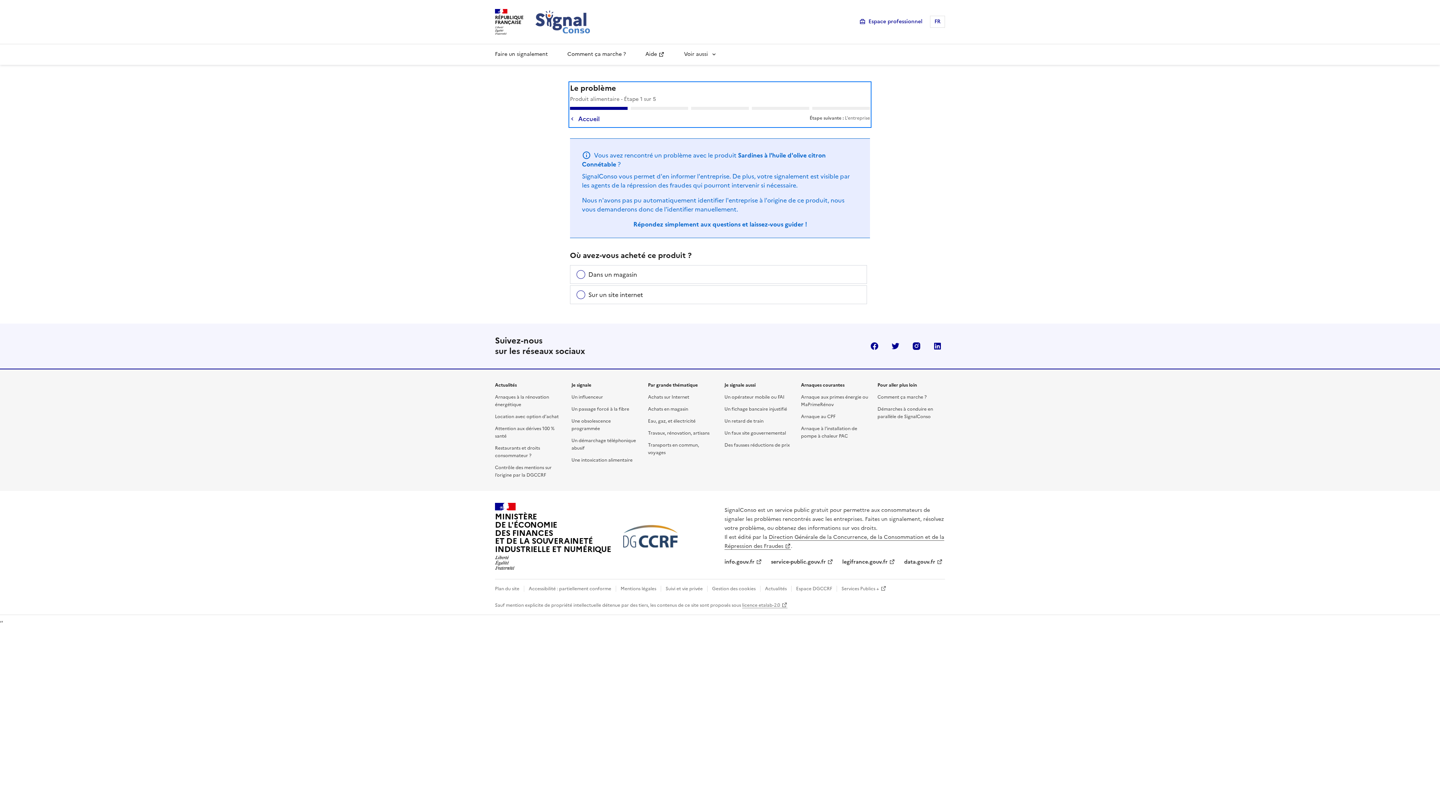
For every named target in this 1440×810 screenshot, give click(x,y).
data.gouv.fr (919, 562)
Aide (651, 54)
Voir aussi (696, 54)
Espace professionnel (895, 22)
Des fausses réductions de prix (757, 445)
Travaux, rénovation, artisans (679, 433)
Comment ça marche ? (596, 54)
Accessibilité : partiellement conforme (570, 588)
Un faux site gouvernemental (755, 433)
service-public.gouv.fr (798, 562)
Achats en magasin (668, 409)
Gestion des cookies (734, 588)
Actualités (776, 588)
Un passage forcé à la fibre (600, 409)
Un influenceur (587, 397)
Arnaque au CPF (818, 416)
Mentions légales (638, 588)
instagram (916, 346)
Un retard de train (744, 421)
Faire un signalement (521, 54)
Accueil (589, 118)
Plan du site (507, 588)
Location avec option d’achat (527, 416)
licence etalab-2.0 (761, 605)
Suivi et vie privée (684, 588)
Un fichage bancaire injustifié (755, 409)
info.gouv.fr (739, 562)
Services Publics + (860, 588)
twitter (895, 346)
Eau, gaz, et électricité (672, 421)
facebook (874, 346)
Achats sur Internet (668, 397)
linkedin (937, 346)
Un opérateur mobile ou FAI (754, 397)
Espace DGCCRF (814, 588)
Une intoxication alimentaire (602, 460)
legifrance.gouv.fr (865, 562)
